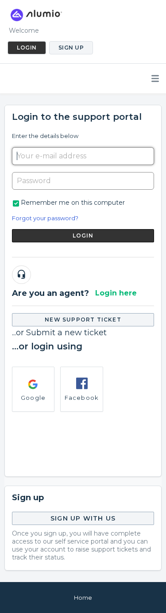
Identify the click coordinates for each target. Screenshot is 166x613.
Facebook (82, 397)
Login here (116, 293)
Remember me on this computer (73, 203)
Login (83, 235)
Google (33, 397)
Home (83, 597)
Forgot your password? (45, 218)
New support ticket (83, 319)
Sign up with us (83, 518)
